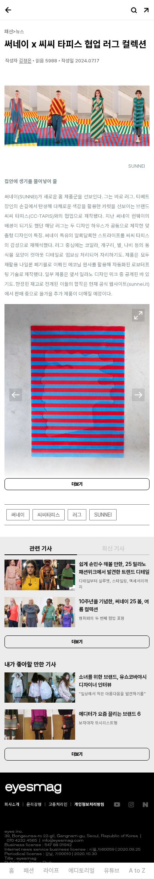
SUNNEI (103, 515)
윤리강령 (34, 804)
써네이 (18, 515)
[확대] (138, 315)
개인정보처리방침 (89, 804)
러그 (77, 515)
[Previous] (15, 395)
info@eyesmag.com (63, 841)
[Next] (138, 395)
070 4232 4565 (22, 841)
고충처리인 (58, 804)
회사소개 (11, 804)
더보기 (77, 484)
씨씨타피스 (48, 515)
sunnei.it (138, 284)
